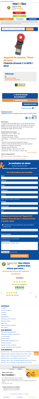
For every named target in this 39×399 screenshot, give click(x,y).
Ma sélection (12, 1)
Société (2, 1)
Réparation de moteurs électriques (8, 345)
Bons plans (18, 16)
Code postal (5, 206)
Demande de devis (30, 104)
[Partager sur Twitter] (30, 118)
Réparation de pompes (6, 342)
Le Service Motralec (5, 336)
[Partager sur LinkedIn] (33, 118)
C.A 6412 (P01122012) (19, 159)
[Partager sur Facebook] (27, 118)
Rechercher (29, 29)
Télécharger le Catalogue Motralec (8, 332)
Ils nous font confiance (6, 310)
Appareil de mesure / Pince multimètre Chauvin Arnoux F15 (14, 358)
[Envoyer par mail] (36, 118)
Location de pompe (5, 338)
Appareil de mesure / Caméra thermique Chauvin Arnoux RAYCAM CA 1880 (17, 351)
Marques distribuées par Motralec (8, 325)
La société (3, 308)
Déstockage (3, 314)
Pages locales (4, 323)
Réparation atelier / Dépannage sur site (9, 340)
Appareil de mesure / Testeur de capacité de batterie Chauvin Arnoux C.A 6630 (18, 360)
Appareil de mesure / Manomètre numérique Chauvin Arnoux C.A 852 (16, 362)
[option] (19, 298)
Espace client (6, 1)
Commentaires (5, 241)
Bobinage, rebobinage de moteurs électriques (11, 347)
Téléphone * (4, 190)
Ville (2, 211)
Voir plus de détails (32, 152)
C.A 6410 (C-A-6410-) (7, 159)
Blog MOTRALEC (5, 316)
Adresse (3, 201)
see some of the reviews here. (19, 284)
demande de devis (32, 19)
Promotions (3, 312)
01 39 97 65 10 (20, 19)
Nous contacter (4, 327)
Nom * (3, 176)
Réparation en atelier (5, 321)
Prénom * (4, 181)
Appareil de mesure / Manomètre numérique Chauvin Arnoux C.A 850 (16, 354)
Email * (3, 185)
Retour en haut (36, 354)
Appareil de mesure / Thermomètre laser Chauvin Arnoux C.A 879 (15, 356)
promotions (18, 12)
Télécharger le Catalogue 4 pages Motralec (10, 334)
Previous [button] (1, 292)
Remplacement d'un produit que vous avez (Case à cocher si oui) (18, 226)
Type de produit (6, 234)
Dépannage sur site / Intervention (8, 318)
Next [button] (36, 296)
